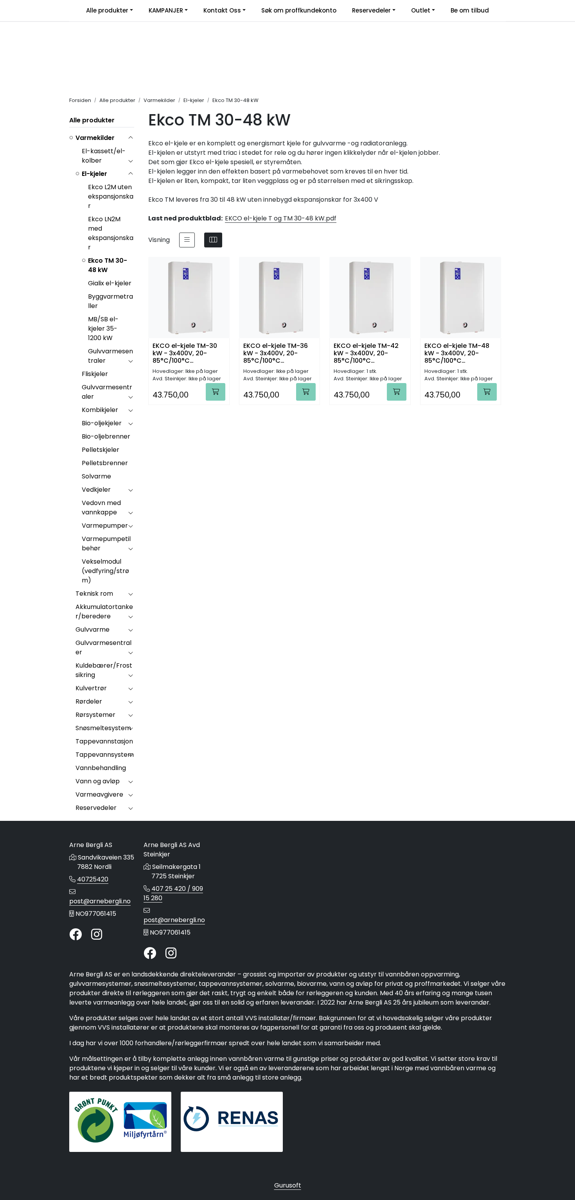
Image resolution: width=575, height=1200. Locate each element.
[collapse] (130, 138)
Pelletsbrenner (105, 463)
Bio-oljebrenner (106, 436)
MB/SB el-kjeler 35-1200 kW (103, 328)
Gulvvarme (92, 629)
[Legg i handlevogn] (215, 392)
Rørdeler (88, 701)
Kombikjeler (100, 409)
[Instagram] (96, 935)
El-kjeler (94, 173)
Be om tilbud (470, 10)
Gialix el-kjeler (109, 283)
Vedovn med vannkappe (101, 507)
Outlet (420, 10)
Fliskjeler (95, 373)
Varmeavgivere (99, 794)
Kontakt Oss (222, 10)
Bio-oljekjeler (102, 423)
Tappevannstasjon (104, 741)
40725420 (92, 879)
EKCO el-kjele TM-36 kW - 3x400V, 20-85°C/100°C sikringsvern (275, 353)
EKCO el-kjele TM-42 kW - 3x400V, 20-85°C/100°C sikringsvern (366, 353)
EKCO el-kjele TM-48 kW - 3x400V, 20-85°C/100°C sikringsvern (456, 353)
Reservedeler (371, 10)
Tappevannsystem (104, 754)
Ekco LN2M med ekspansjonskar (110, 233)
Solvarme (96, 476)
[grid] (213, 240)
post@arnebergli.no (100, 901)
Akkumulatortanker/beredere (104, 611)
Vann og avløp (97, 781)
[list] (187, 240)
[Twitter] (75, 935)
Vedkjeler (96, 489)
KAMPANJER (166, 10)
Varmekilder (95, 137)
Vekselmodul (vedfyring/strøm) (105, 571)
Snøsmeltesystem (103, 728)
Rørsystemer (95, 714)
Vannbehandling (100, 767)
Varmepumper (105, 525)
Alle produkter (107, 10)
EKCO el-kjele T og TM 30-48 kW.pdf (280, 218)
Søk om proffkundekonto (298, 10)
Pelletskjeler (100, 449)
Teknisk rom (94, 593)
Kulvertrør (91, 688)
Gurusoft (287, 1185)
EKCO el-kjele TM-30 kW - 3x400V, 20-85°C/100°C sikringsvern (185, 353)
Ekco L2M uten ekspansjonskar (110, 196)
